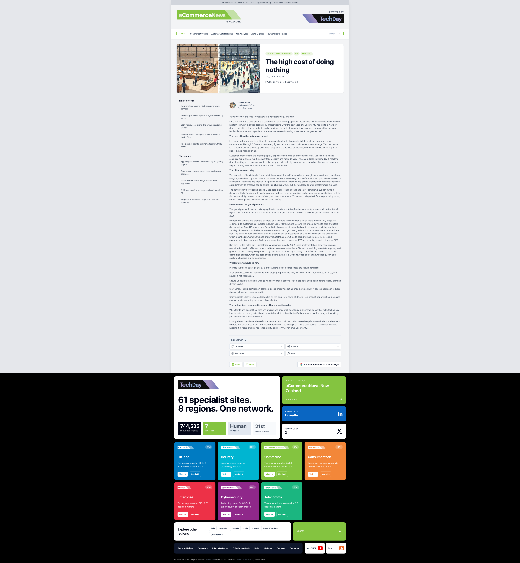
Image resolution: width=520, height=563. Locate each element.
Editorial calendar (220, 548)
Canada (235, 528)
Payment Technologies (277, 34)
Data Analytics (241, 34)
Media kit (195, 474)
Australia (223, 528)
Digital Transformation (279, 54)
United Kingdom (270, 528)
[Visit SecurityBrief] (233, 487)
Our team (281, 548)
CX (296, 54)
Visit (181, 474)
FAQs (256, 548)
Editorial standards (241, 548)
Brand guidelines (185, 548)
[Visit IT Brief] (190, 487)
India (245, 528)
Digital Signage (257, 34)
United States (216, 534)
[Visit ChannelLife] (233, 447)
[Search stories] (340, 531)
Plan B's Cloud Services (225, 559)
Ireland (255, 528)
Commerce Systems (199, 34)
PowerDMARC (260, 559)
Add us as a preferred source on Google (321, 364)
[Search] (340, 33)
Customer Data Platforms (222, 34)
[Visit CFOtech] (190, 447)
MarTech (306, 54)
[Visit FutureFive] (320, 447)
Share (237, 364)
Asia (213, 528)
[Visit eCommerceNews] (277, 447)
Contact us (203, 548)
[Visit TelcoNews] (277, 487)
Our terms (294, 548)
